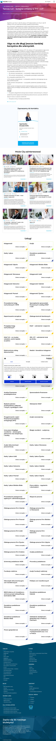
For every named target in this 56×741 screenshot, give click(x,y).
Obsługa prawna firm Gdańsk (14, 508)
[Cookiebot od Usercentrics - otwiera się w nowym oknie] (47, 358)
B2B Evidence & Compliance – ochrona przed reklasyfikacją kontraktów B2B (14, 593)
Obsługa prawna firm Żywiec (14, 542)
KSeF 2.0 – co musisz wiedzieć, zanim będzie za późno (12, 339)
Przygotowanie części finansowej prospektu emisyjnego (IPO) (11, 418)
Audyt (32, 243)
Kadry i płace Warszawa (38, 445)
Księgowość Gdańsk (37, 284)
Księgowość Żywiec (37, 293)
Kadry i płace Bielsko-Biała (13, 485)
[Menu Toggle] (54, 1)
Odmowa (12, 381)
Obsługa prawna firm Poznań (14, 519)
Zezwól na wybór (28, 381)
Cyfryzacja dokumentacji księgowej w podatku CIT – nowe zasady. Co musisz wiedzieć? (40, 197)
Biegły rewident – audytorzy (39, 430)
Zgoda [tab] (11, 361)
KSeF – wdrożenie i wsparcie (40, 326)
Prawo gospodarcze (11, 630)
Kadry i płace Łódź (10, 456)
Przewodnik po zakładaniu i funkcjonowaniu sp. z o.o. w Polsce (39, 631)
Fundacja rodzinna (10, 571)
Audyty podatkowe (36, 552)
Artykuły (17, 6)
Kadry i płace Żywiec (37, 456)
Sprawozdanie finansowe (39, 392)
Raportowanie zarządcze (13, 316)
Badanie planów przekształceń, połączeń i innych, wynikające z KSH (13, 405)
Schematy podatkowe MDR (13, 561)
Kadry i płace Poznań (11, 476)
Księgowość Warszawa (12, 274)
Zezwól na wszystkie (44, 381)
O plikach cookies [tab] (44, 361)
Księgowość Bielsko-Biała (39, 264)
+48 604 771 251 (24, 131)
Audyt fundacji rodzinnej (38, 571)
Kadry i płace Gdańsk (37, 466)
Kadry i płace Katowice (12, 466)
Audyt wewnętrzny (36, 417)
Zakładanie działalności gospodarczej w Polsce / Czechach (38, 618)
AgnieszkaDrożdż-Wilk (24, 125)
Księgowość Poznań (11, 293)
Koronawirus (25, 6)
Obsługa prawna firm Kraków (14, 552)
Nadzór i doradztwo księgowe (40, 350)
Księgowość (8, 243)
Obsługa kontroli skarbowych (40, 316)
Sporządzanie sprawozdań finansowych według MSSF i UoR (39, 304)
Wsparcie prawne (36, 497)
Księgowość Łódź (36, 274)
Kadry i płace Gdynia (37, 476)
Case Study (13, 166)
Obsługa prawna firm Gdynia (40, 542)
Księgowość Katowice (11, 284)
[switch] (21, 377)
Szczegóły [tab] (28, 361)
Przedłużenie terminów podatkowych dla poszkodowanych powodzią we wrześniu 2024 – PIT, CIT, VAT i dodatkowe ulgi (41, 170)
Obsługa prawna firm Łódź (13, 531)
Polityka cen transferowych (39, 581)
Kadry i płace (8, 253)
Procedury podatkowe (37, 561)
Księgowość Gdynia (11, 264)
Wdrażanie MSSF (36, 404)
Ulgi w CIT (32, 222)
